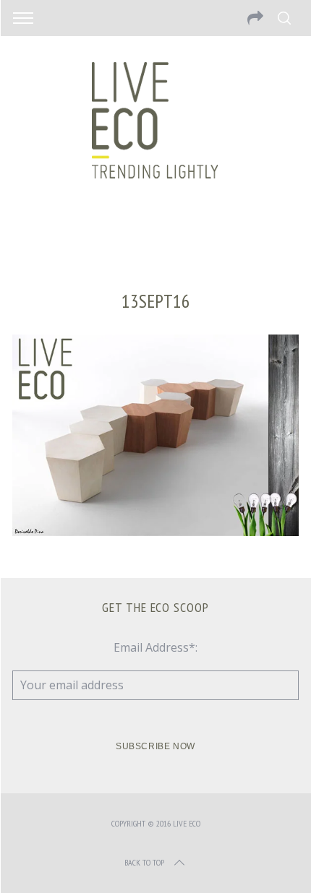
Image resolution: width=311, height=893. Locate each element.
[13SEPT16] (155, 532)
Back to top (144, 862)
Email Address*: (155, 647)
